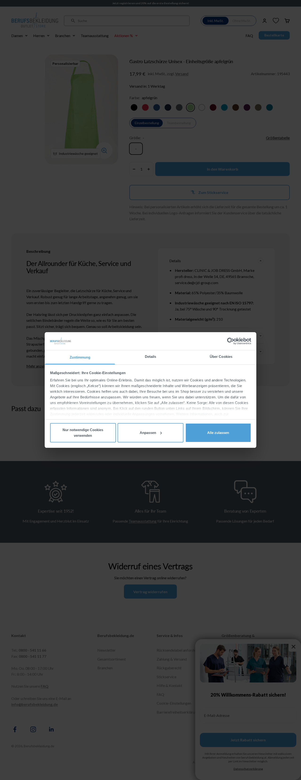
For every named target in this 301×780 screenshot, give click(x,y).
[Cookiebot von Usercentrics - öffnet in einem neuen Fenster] (230, 341)
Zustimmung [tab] (80, 357)
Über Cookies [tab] (221, 357)
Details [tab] (150, 357)
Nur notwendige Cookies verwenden (83, 432)
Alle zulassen (218, 433)
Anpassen (148, 433)
